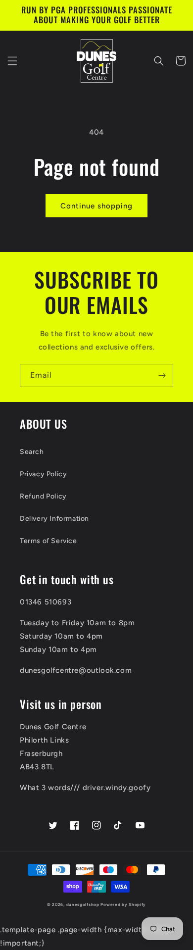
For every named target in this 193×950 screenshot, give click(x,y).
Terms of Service (48, 541)
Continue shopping (96, 205)
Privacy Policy (43, 474)
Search (32, 452)
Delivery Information (54, 518)
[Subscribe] (162, 375)
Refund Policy (43, 496)
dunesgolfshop (82, 904)
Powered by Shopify (123, 904)
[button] (12, 61)
